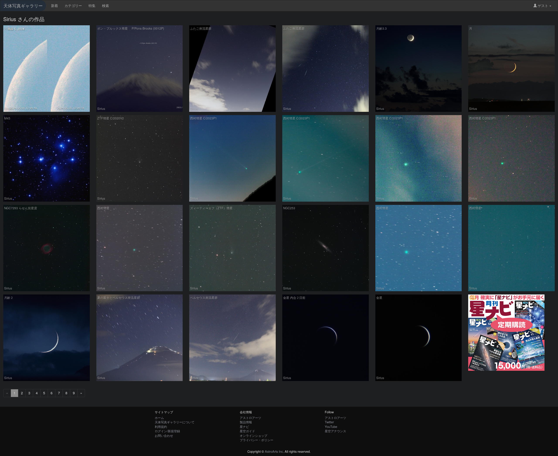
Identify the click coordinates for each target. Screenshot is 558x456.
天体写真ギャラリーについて (174, 422)
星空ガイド (247, 431)
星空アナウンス (335, 431)
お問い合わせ (164, 435)
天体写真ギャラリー (23, 5)
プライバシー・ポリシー (256, 439)
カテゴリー (73, 5)
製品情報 (246, 422)
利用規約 (161, 426)
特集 (91, 5)
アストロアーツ (250, 417)
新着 (54, 5)
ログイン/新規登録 (167, 431)
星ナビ (244, 426)
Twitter (329, 422)
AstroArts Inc (274, 451)
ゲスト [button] (543, 5)
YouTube (331, 426)
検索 (105, 5)
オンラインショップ (253, 435)
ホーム (159, 417)
